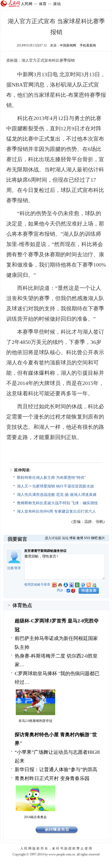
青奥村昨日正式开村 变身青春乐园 (52, 778)
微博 (80, 538)
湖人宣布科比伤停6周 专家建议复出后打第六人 (56, 511)
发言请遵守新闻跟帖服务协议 (45, 551)
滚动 (57, 4)
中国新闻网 (68, 45)
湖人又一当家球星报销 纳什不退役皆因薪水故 (55, 486)
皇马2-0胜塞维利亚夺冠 (35, 721)
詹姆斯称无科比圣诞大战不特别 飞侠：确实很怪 (57, 503)
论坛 (65, 538)
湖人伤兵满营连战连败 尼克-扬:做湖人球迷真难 (57, 495)
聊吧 (94, 538)
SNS (87, 538)
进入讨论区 (53, 538)
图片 (101, 538)
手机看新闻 (88, 45)
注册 (10, 568)
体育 (42, 4)
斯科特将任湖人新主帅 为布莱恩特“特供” (51, 478)
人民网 (26, 4)
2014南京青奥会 (35, 817)
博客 (72, 538)
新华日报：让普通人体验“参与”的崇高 (56, 769)
